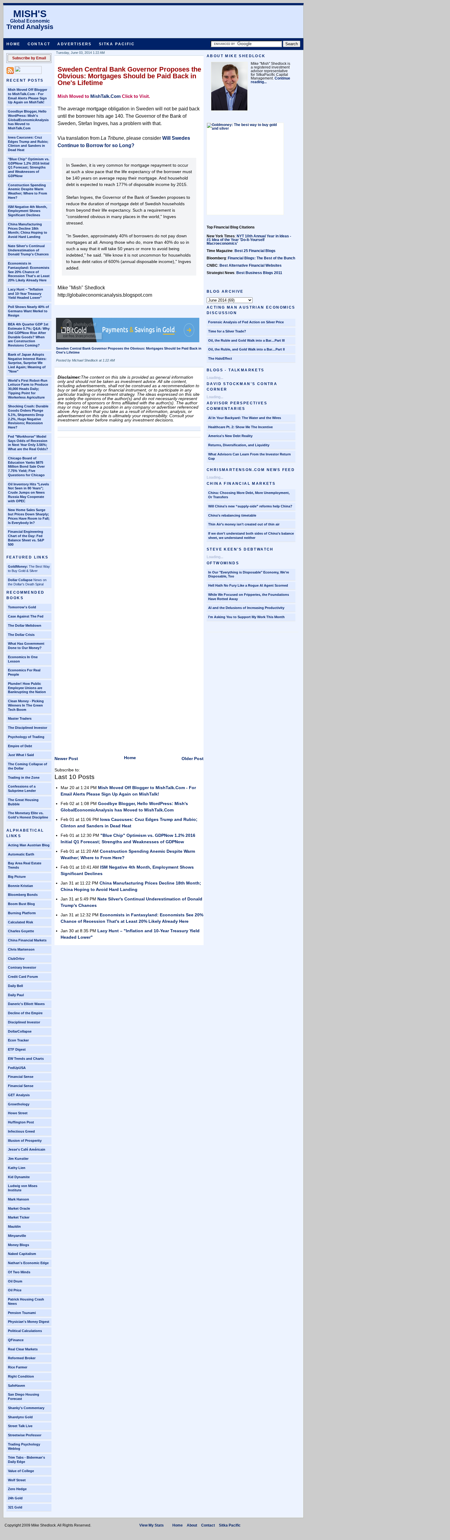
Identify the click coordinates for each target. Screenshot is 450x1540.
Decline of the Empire (25, 1013)
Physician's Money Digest (28, 1321)
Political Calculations (25, 1331)
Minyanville (17, 1236)
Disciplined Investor (24, 1022)
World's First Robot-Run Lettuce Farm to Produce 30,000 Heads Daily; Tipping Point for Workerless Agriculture (28, 389)
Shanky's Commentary (26, 1408)
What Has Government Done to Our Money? (26, 646)
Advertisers (74, 44)
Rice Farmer (17, 1367)
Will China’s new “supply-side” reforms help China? (250, 506)
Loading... (215, 378)
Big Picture (17, 876)
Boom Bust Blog (21, 904)
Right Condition (21, 1376)
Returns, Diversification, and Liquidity (238, 445)
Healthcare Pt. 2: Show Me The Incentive (240, 427)
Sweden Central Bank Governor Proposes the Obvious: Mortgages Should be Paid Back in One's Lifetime (129, 76)
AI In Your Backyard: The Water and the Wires (244, 418)
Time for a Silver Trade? (227, 331)
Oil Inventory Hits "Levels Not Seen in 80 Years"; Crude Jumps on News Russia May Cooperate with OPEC (28, 492)
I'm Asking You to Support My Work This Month (246, 617)
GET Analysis (19, 1095)
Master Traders (20, 718)
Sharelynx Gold (20, 1417)
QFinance (16, 1340)
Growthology (18, 1104)
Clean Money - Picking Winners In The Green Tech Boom (26, 705)
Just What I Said (21, 755)
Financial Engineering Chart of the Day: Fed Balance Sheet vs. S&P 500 (26, 538)
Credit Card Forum (23, 976)
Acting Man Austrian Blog (29, 845)
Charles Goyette (21, 931)
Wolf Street (17, 1480)
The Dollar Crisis (21, 634)
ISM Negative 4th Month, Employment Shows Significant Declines (27, 211)
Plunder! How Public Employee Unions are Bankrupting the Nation (27, 688)
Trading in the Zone (23, 777)
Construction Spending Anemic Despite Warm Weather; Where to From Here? (27, 191)
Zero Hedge (17, 1489)
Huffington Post (21, 1122)
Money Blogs (18, 1245)
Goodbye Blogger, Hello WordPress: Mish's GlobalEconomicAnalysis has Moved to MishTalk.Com (28, 119)
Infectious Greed (21, 1131)
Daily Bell (15, 986)
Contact (39, 44)
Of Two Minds (19, 1272)
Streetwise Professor (24, 1435)
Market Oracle (19, 1208)
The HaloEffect (220, 358)
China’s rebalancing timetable (232, 515)
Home (13, 44)
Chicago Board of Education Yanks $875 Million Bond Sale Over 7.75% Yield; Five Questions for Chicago (26, 466)
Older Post (193, 758)
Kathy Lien (16, 1168)
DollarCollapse (20, 1031)
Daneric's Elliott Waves (26, 1004)
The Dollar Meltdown (24, 625)
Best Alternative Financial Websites (250, 265)
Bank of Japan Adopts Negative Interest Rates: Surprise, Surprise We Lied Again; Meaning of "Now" (27, 363)
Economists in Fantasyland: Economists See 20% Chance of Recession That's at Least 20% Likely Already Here (29, 272)
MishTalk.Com (105, 96)
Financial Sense (20, 1076)
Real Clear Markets (23, 1349)
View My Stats (151, 1525)
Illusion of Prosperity (25, 1140)
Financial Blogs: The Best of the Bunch (261, 258)
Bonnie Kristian (20, 886)
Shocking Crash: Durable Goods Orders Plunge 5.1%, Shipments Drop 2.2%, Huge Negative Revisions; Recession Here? (28, 416)
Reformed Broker (22, 1358)
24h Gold (15, 1498)
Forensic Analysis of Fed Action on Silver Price (246, 322)
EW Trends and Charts (26, 1058)
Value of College (21, 1471)
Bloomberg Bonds (23, 894)
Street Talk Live (20, 1426)
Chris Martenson (21, 949)
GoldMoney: (18, 566)
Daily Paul (16, 995)
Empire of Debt (20, 746)
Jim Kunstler (18, 1158)
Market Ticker (18, 1217)
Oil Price (14, 1290)
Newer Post (66, 758)
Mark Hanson (18, 1199)
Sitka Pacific (117, 44)
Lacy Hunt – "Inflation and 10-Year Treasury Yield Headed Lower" (25, 294)
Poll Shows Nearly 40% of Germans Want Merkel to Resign (28, 311)
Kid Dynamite (19, 1177)
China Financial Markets (27, 940)
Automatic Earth (21, 854)
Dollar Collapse (20, 580)
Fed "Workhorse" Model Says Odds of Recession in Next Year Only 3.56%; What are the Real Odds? (28, 443)
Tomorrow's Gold (22, 607)
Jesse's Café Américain (26, 1149)
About (192, 1525)
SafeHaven (16, 1385)
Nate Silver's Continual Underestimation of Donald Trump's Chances (28, 250)
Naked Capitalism (22, 1254)
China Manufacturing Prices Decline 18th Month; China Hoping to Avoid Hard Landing (27, 230)
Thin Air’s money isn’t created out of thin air (243, 524)
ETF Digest (17, 1049)
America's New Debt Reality (230, 436)
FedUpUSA (17, 1068)
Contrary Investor (22, 967)
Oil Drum (15, 1281)
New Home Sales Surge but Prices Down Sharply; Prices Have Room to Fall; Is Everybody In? (29, 516)
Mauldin (14, 1226)
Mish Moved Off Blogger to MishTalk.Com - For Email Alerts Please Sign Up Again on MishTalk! (27, 96)
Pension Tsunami (22, 1313)
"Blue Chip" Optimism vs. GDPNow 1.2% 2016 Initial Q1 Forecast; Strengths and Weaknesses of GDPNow (28, 167)
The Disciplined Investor (27, 727)
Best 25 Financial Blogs (255, 251)
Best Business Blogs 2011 (259, 273)
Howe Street (18, 1113)
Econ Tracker (18, 1040)
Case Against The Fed (25, 616)
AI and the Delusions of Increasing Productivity (246, 608)
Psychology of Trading (26, 737)
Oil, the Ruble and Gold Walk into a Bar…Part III (246, 340)
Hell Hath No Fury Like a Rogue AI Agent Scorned (248, 585)
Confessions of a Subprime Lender (22, 788)
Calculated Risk (20, 922)
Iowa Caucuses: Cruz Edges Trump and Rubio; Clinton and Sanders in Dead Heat (28, 143)
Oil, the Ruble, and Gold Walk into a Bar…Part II (246, 349)
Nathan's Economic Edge (28, 1263)
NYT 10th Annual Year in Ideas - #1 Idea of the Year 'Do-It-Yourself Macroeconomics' (249, 240)
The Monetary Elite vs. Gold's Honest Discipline (28, 815)
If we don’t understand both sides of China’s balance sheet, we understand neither (251, 536)
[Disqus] (129, 516)
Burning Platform (22, 913)
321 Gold (15, 1507)
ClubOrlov (16, 958)
